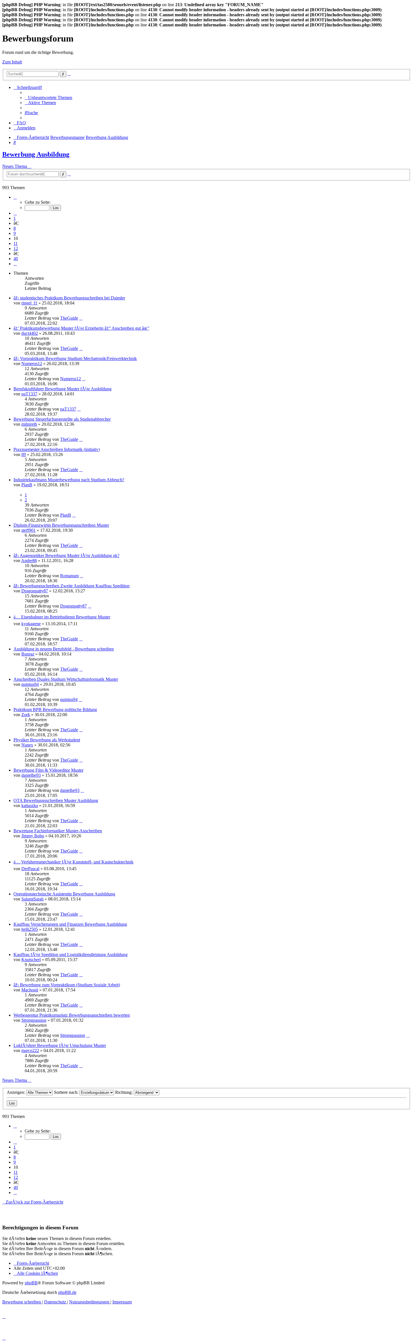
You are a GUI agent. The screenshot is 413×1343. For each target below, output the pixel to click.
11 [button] (15, 243)
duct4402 (29, 333)
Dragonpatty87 (34, 590)
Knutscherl (31, 959)
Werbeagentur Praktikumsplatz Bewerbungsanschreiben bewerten (71, 1015)
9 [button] (14, 233)
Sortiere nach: (67, 1092)
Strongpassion (33, 1020)
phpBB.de (67, 1292)
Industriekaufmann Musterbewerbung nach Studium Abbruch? (68, 479)
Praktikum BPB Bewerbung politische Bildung (55, 709)
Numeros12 (31, 363)
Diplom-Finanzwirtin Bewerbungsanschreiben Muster (61, 525)
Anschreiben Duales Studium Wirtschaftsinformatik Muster (65, 679)
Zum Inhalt (12, 61)
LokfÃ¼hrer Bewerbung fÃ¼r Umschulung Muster (59, 1045)
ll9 (23, 454)
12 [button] (15, 248)
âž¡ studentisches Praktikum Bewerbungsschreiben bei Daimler (69, 297)
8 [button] (14, 228)
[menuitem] (48, 97)
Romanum (69, 575)
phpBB (31, 1282)
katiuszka (29, 805)
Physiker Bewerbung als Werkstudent (46, 739)
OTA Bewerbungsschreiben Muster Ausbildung (55, 800)
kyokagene (31, 623)
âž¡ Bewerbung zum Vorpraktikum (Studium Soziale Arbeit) (66, 984)
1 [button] (14, 218)
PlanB (26, 484)
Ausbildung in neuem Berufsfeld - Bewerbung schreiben (63, 649)
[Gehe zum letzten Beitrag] (81, 318)
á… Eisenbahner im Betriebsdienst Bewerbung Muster (61, 617)
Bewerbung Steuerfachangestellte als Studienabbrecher (62, 419)
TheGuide (69, 318)
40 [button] (15, 258)
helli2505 (29, 929)
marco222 (30, 1050)
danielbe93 (31, 775)
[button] (15, 197)
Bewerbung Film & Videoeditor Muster (48, 770)
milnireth (29, 424)
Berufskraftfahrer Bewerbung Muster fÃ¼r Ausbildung (62, 388)
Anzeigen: (16, 1092)
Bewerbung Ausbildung (35, 154)
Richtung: (124, 1092)
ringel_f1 (29, 303)
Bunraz (27, 654)
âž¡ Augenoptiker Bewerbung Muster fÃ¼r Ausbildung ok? (66, 555)
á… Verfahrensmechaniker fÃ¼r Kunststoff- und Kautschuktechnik (73, 862)
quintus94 (30, 684)
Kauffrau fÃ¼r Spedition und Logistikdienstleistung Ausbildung (70, 954)
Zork (25, 714)
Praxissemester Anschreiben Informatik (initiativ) (56, 449)
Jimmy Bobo (32, 835)
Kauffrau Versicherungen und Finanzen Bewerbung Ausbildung (70, 924)
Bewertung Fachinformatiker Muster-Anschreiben (57, 830)
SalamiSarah (32, 899)
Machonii (29, 989)
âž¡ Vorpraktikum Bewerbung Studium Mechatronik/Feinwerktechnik (75, 358)
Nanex (27, 744)
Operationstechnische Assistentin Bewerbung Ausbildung (64, 893)
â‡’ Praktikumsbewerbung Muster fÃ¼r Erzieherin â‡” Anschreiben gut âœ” (81, 328)
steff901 (28, 530)
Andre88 (29, 560)
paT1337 (29, 393)
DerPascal (30, 868)
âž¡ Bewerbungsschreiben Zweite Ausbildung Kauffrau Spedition (71, 585)
